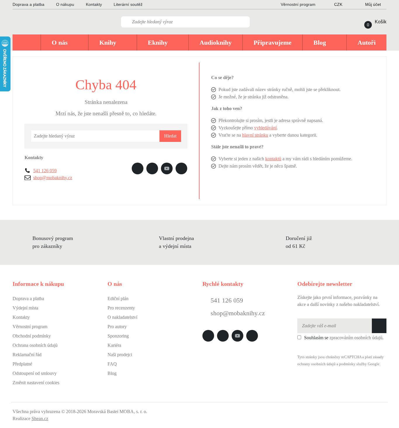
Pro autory (117, 326)
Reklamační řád (27, 354)
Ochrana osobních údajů (35, 345)
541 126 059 (45, 170)
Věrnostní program (30, 326)
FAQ (112, 363)
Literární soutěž (128, 4)
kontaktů (273, 158)
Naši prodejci (119, 354)
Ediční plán (118, 298)
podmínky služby (353, 364)
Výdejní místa (25, 307)
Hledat (170, 135)
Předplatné (22, 363)
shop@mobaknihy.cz (52, 177)
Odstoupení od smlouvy (35, 373)
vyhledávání (265, 127)
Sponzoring (118, 335)
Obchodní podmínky (32, 335)
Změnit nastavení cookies (36, 382)
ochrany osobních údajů (316, 364)
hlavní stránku (255, 135)
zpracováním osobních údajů (355, 337)
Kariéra (114, 345)
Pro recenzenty (121, 307)
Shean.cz (40, 418)
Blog (112, 373)
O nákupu (65, 4)
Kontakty (94, 4)
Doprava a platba (28, 4)
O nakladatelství (122, 317)
